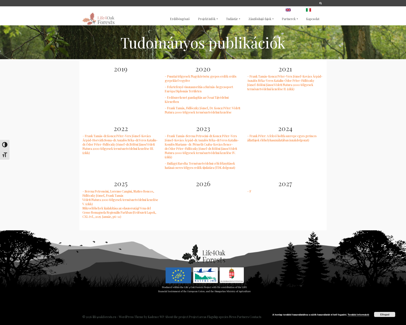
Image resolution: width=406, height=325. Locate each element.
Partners (243, 317)
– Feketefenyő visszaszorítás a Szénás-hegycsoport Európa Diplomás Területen (199, 89)
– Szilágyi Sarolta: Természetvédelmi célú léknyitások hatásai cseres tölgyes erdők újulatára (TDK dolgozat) (200, 165)
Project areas (197, 317)
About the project (176, 317)
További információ (358, 314)
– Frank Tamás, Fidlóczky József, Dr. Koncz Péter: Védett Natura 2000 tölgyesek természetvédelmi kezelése (202, 110)
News (232, 317)
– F (249, 191)
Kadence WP (156, 317)
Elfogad (384, 314)
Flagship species (217, 317)
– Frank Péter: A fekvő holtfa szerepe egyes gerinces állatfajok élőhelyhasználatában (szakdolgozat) (282, 138)
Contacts (255, 317)
